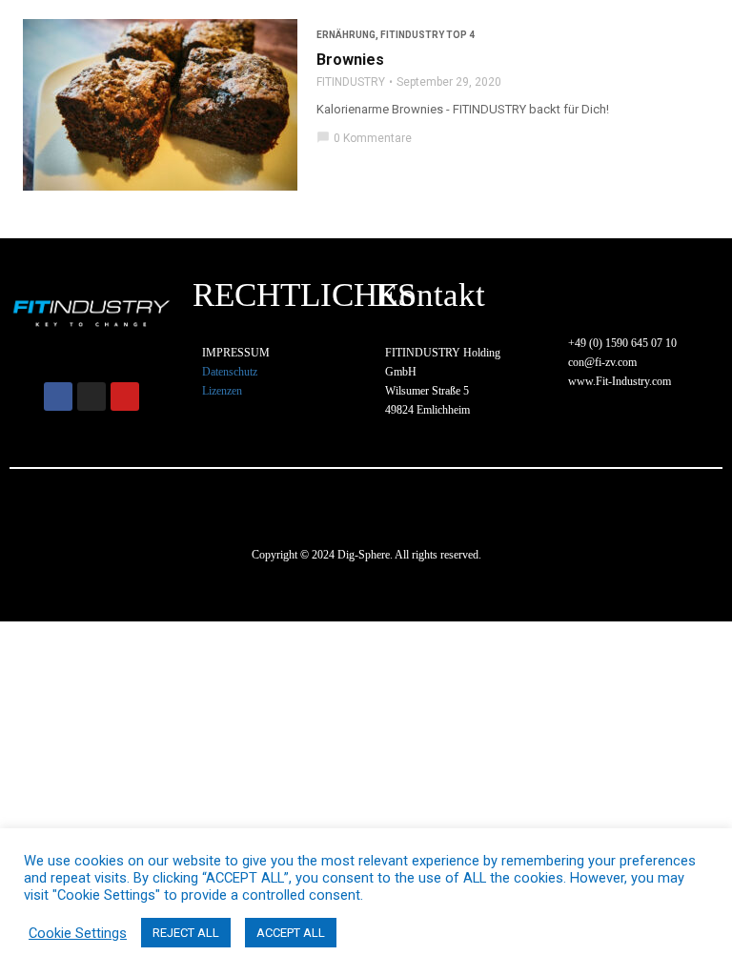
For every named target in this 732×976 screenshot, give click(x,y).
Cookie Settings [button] (78, 933)
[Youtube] (125, 396)
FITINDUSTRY (350, 82)
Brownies (350, 60)
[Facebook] (58, 396)
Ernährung (346, 35)
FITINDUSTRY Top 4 (427, 35)
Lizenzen (222, 390)
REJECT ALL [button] (185, 932)
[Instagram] (91, 396)
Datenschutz (229, 371)
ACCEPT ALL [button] (290, 932)
